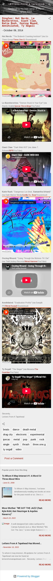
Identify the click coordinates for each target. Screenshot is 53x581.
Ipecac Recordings (23, 106)
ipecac (6, 439)
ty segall (7, 449)
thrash (25, 444)
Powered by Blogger (28, 576)
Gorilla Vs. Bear (29, 195)
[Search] (49, 5)
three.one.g (39, 444)
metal (17, 439)
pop (25, 439)
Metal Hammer (31, 261)
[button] (49, 19)
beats (6, 429)
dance (16, 429)
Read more (45, 500)
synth (16, 444)
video (19, 449)
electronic (21, 434)
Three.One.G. (19, 40)
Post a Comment (13, 458)
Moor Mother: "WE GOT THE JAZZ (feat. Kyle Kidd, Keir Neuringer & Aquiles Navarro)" (22, 511)
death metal (29, 429)
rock (41, 439)
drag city (8, 434)
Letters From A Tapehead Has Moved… (22, 543)
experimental (37, 434)
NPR (11, 151)
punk (33, 439)
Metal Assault (11, 306)
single (6, 444)
